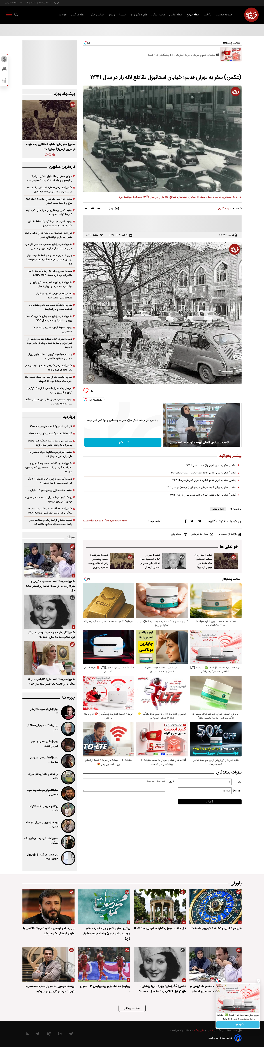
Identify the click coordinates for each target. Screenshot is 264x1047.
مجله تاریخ (193, 14)
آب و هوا (24, 2)
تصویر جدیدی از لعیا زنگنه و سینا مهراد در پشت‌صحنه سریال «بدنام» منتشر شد (50, 522)
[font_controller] (99, 209)
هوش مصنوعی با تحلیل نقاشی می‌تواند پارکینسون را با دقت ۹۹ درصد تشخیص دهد (49, 178)
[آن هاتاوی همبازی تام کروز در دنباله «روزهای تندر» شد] (68, 777)
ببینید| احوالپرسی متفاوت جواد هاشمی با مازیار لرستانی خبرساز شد (50, 454)
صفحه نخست (224, 14)
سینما (122, 14)
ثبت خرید (123, 442)
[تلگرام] (199, 522)
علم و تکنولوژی (138, 14)
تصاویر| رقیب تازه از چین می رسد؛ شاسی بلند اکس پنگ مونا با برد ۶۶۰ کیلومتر (48, 379)
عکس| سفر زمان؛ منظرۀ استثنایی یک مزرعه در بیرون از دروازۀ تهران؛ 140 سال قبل (203, 565)
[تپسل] (85, 400)
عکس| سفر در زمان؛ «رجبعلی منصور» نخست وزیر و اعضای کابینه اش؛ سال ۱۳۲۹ (49, 318)
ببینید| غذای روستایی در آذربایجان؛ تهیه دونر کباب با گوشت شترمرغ (49, 212)
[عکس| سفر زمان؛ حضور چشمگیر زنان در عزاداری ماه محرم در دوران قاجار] (122, 561)
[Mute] (171, 444)
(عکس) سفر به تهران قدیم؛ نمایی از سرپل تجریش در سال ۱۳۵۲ (204, 480)
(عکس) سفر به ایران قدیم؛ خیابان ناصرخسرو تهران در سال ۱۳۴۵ (203, 495)
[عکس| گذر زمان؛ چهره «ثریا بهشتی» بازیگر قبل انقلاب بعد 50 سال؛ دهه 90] (49, 612)
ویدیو (111, 14)
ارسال (210, 801)
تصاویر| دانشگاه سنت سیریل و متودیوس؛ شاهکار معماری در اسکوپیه (50, 307)
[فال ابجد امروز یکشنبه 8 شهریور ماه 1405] (215, 906)
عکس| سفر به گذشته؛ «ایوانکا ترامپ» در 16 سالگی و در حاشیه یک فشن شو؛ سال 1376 (51, 681)
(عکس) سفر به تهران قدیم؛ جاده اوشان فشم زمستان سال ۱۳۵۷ (203, 473)
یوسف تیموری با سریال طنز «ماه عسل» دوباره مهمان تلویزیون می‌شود (48, 499)
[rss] (27, 1034)
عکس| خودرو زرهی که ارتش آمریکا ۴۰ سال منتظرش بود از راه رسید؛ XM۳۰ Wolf (49, 273)
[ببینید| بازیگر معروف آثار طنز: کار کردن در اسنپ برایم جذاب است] (68, 712)
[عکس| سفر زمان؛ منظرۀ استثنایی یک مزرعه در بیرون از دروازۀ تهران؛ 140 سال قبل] (226, 561)
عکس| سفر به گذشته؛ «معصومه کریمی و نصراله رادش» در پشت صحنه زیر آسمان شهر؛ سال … (50, 586)
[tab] (53, 154)
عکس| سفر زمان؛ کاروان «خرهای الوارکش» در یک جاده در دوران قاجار (48, 368)
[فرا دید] (251, 15)
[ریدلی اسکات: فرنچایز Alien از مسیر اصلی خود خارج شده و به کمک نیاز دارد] (68, 729)
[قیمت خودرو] (4, 69)
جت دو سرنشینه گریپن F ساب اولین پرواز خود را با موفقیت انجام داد (50, 356)
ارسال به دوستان (200, 534)
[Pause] (166, 444)
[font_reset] (92, 209)
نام (240, 781)
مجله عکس (175, 14)
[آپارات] (49, 1034)
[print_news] (111, 209)
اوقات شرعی (11, 2)
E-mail (237, 790)
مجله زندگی (158, 14)
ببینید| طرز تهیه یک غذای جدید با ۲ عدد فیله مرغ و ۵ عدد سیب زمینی (49, 201)
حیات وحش (97, 14)
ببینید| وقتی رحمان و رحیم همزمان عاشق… (44, 744)
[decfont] (86, 209)
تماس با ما (44, 2)
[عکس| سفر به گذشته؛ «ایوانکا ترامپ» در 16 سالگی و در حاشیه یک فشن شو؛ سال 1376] (49, 658)
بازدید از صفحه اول (227, 534)
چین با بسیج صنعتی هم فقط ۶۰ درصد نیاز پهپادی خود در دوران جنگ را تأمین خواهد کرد (49, 260)
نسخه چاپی (175, 534)
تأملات (207, 14)
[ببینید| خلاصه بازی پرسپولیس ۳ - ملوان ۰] (104, 964)
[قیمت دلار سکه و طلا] (4, 60)
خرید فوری (238, 1024)
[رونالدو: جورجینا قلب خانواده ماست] (68, 809)
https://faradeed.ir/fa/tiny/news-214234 (105, 521)
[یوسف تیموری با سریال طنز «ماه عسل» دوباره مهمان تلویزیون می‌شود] (68, 826)
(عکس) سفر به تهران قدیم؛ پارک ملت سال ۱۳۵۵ (211, 465)
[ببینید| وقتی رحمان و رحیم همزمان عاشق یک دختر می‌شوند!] (68, 745)
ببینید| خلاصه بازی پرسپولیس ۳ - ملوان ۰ (50, 490)
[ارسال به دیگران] (117, 209)
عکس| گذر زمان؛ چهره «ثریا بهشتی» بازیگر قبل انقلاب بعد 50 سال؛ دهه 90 (51, 634)
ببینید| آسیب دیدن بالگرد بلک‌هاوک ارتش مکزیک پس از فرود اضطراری (50, 224)
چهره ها (68, 697)
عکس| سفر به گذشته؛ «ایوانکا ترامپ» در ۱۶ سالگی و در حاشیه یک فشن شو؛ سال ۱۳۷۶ (49, 511)
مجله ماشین (78, 14)
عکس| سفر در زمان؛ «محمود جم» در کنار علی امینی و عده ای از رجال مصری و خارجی (150, 563)
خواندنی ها (229, 547)
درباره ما (55, 2)
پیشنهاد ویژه (64, 94)
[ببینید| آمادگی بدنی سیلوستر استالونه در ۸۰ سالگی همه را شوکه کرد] (68, 761)
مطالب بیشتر (132, 1008)
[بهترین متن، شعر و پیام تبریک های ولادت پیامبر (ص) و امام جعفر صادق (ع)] (104, 906)
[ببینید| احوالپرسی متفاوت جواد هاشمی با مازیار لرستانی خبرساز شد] (68, 793)
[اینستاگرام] (60, 1034)
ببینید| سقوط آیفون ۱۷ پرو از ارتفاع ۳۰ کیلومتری (52, 330)
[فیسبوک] (185, 522)
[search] (16, 15)
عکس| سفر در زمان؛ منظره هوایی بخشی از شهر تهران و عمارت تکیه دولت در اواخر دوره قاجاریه (49, 343)
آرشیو (33, 2)
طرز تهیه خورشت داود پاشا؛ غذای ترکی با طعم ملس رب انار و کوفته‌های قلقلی (48, 235)
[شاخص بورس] (4, 81)
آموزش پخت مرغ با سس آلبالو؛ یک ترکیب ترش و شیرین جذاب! (49, 390)
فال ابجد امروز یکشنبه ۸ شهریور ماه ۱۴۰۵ (51, 426)
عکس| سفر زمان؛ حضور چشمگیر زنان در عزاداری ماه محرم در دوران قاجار (98, 563)
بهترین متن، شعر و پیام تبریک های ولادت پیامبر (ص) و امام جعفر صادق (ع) (50, 443)
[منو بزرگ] (9, 15)
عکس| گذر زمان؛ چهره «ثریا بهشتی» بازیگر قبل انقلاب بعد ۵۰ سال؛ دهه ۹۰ (50, 481)
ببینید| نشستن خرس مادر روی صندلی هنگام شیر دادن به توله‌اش (49, 402)
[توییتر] (192, 522)
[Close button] (258, 981)
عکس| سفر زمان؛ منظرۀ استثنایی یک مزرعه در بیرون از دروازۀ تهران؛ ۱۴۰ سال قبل (49, 190)
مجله (71, 537)
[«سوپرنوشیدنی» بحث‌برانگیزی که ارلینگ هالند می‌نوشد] (68, 842)
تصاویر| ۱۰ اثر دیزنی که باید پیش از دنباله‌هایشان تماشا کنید (54, 296)
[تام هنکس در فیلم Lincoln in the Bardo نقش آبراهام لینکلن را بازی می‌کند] (68, 858)
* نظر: (171, 781)
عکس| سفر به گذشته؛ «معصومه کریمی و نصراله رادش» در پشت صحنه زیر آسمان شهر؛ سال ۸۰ (49, 467)
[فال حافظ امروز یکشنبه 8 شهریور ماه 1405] (160, 906)
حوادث (63, 14)
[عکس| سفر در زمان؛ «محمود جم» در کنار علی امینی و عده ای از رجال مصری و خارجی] (174, 561)
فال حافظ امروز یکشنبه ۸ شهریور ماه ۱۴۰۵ (50, 434)
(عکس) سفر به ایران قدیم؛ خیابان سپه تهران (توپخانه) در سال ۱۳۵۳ (201, 487)
